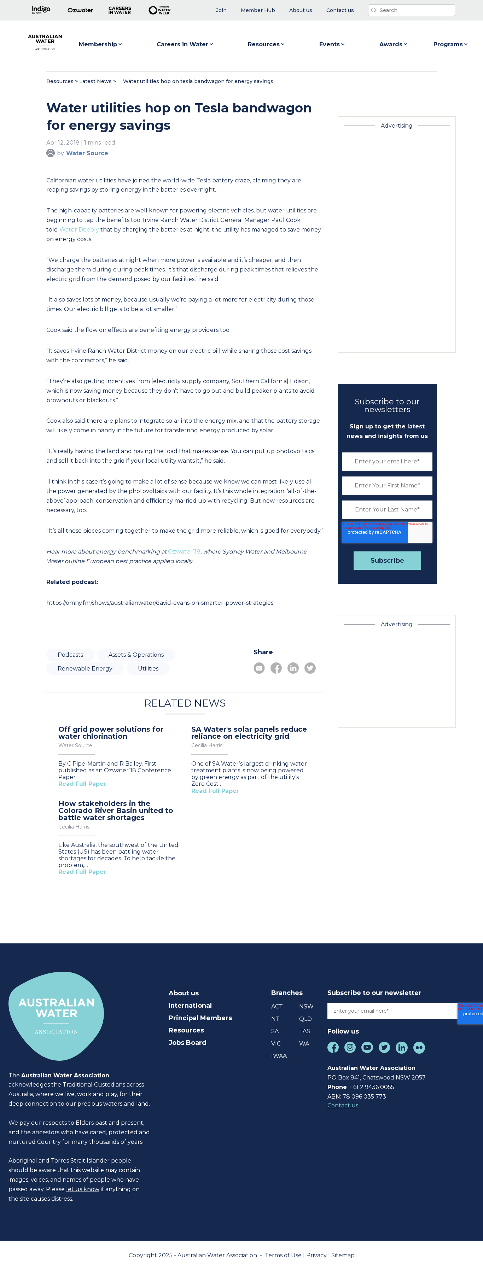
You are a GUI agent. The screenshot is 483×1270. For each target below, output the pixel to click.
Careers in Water (182, 44)
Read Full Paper (82, 783)
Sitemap (343, 1255)
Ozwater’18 (184, 551)
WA (304, 1043)
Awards (390, 44)
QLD (305, 1019)
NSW (306, 1006)
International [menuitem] (190, 1005)
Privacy (317, 1255)
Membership (98, 44)
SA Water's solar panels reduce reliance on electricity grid (249, 733)
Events (329, 44)
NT (275, 1019)
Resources (264, 44)
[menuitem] (221, 10)
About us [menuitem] (184, 993)
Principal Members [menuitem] (200, 1018)
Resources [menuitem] (186, 1030)
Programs (448, 44)
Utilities (148, 668)
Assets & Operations (136, 654)
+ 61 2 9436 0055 (371, 1087)
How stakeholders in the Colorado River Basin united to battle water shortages (115, 810)
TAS (304, 1031)
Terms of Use (284, 1255)
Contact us (342, 1105)
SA (275, 1031)
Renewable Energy (85, 668)
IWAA (279, 1056)
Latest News (95, 81)
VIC (276, 1043)
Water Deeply (79, 229)
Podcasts (70, 654)
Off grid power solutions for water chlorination (110, 733)
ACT (277, 1006)
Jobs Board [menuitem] (187, 1043)
